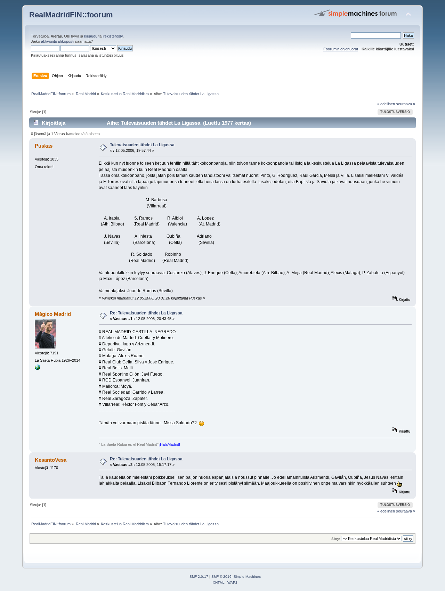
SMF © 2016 (221, 576)
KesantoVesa (50, 460)
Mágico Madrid (53, 314)
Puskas (43, 146)
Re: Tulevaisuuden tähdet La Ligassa (146, 313)
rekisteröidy (113, 36)
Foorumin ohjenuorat (340, 49)
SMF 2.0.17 (198, 576)
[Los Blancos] (37, 369)
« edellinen (386, 104)
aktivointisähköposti (57, 41)
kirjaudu (90, 36)
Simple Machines (247, 576)
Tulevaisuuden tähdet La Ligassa (142, 144)
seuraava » (405, 104)
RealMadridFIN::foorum (71, 14)
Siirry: (335, 539)
